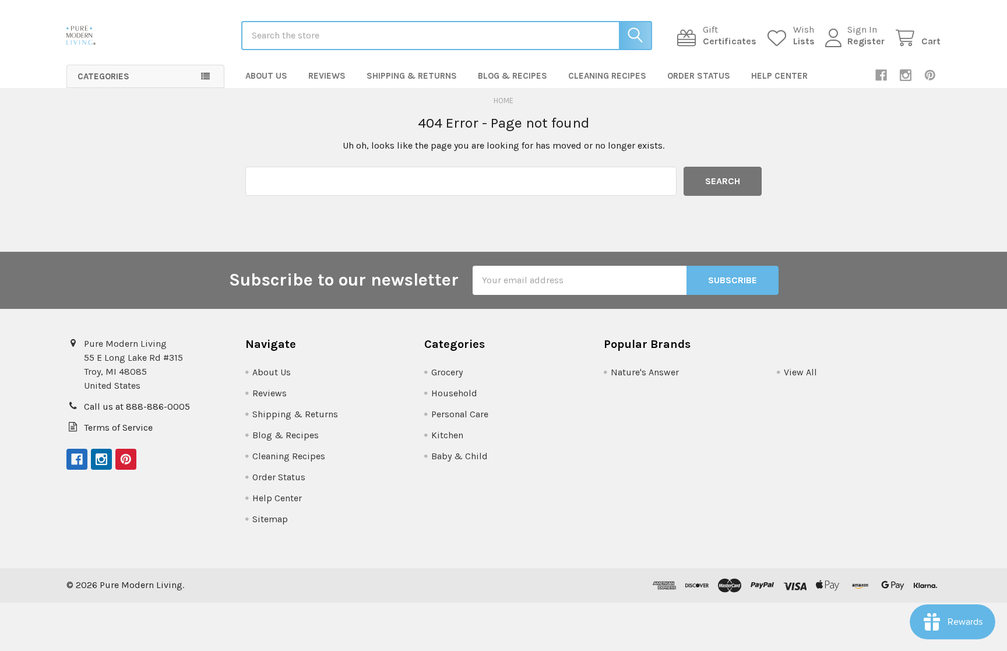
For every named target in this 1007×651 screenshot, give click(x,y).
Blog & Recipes (512, 76)
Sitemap (270, 519)
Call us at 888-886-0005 (137, 406)
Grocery (447, 372)
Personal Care (459, 414)
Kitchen (447, 435)
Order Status (698, 76)
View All (800, 372)
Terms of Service (118, 427)
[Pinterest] (930, 75)
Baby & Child (459, 456)
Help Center (779, 76)
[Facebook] (881, 75)
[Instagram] (905, 75)
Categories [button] (103, 76)
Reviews (327, 76)
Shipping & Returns (412, 76)
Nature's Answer (645, 372)
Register (866, 41)
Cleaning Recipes (607, 76)
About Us (266, 76)
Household (454, 393)
